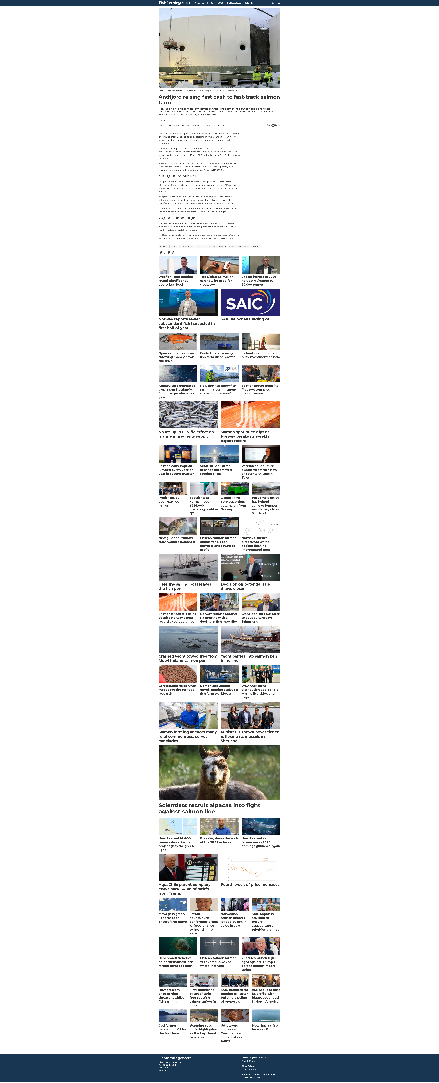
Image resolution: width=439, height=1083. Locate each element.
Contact (211, 3)
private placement (238, 246)
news (173, 246)
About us (199, 3)
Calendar (249, 3)
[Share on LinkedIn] (275, 125)
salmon (255, 246)
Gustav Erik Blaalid (251, 1078)
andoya (201, 246)
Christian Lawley (250, 1069)
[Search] (273, 3)
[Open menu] (278, 3)
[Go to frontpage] (175, 3)
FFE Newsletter (234, 3)
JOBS (221, 3)
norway (164, 246)
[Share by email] (278, 125)
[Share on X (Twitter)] (271, 125)
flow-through (186, 246)
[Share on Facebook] (267, 125)
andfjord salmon (216, 246)
